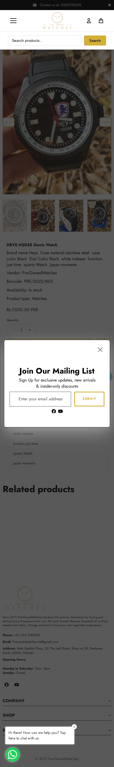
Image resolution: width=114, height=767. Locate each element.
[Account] (89, 21)
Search (95, 41)
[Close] (100, 349)
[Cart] (101, 21)
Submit (89, 398)
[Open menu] (13, 20)
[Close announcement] (109, 5)
